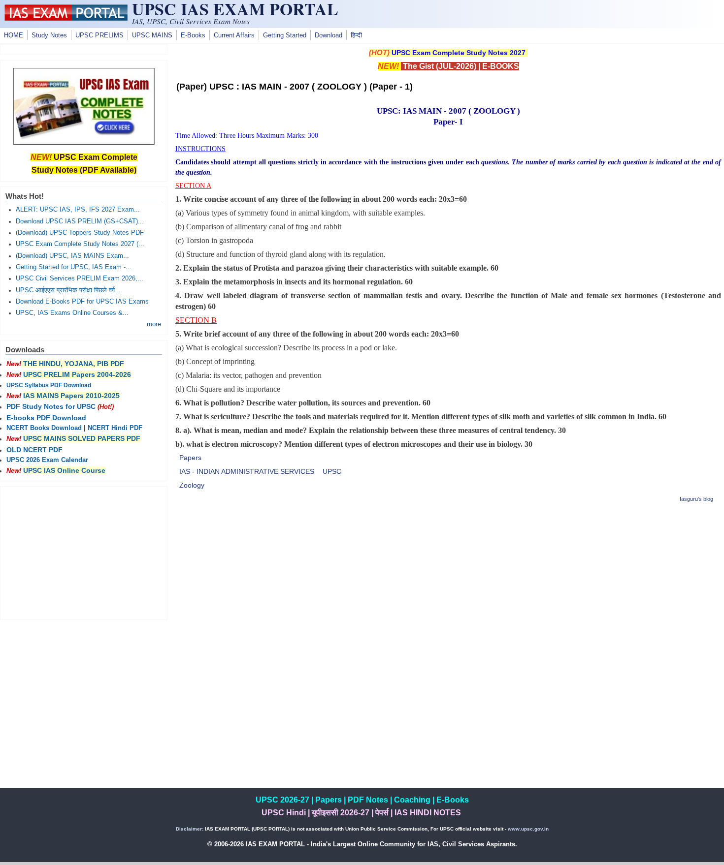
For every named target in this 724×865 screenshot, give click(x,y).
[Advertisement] (448, 581)
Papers (190, 458)
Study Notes (49, 35)
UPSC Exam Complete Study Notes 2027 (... (80, 244)
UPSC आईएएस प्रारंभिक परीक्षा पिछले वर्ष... (68, 290)
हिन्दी (356, 35)
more (154, 324)
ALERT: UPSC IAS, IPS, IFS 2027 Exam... (78, 209)
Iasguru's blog (696, 499)
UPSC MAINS (152, 35)
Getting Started (284, 35)
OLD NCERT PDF (34, 450)
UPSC (332, 471)
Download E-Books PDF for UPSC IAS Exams (82, 301)
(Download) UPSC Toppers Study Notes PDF (80, 232)
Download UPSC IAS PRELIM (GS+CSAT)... (80, 221)
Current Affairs (234, 35)
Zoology (191, 485)
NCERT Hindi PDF (115, 428)
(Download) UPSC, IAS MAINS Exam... (72, 255)
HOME (13, 35)
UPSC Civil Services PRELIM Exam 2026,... (79, 278)
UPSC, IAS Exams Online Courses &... (72, 312)
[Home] (66, 18)
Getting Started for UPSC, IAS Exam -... (74, 267)
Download (328, 35)
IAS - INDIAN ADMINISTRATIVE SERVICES (246, 471)
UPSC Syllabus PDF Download (48, 385)
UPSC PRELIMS (99, 35)
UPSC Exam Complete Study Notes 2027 (459, 53)
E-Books (193, 35)
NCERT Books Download (44, 428)
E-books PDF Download (46, 418)
